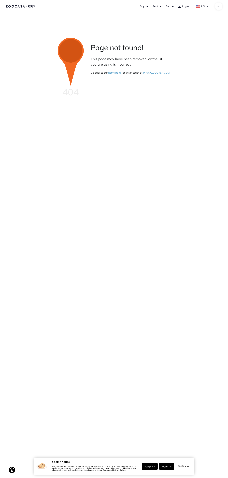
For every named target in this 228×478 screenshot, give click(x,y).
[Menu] (218, 6)
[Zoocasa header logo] (20, 6)
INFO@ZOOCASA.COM (156, 72)
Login (185, 6)
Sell (168, 6)
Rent (155, 6)
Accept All (149, 466)
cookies (63, 466)
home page (114, 72)
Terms (106, 470)
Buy (142, 6)
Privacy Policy (119, 470)
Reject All (167, 466)
